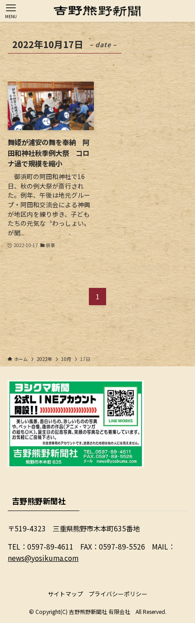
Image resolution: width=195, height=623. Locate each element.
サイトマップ (65, 593)
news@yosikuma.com (43, 558)
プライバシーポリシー (117, 593)
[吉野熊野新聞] (97, 11)
